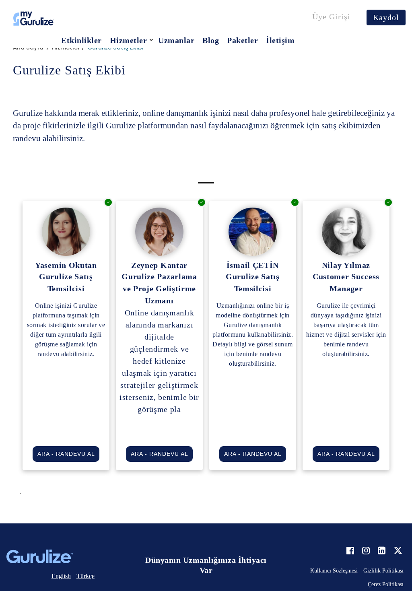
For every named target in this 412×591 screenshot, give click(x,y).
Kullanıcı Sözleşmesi (334, 571)
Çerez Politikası (386, 584)
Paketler (242, 40)
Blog (210, 40)
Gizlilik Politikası (383, 571)
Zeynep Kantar (159, 265)
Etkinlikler (81, 40)
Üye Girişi (331, 16)
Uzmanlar (176, 40)
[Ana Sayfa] (34, 18)
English (61, 575)
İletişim (280, 40)
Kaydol (386, 17)
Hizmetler (128, 40)
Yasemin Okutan (66, 265)
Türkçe (85, 575)
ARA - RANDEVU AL (66, 454)
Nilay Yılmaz (346, 265)
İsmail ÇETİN (253, 265)
